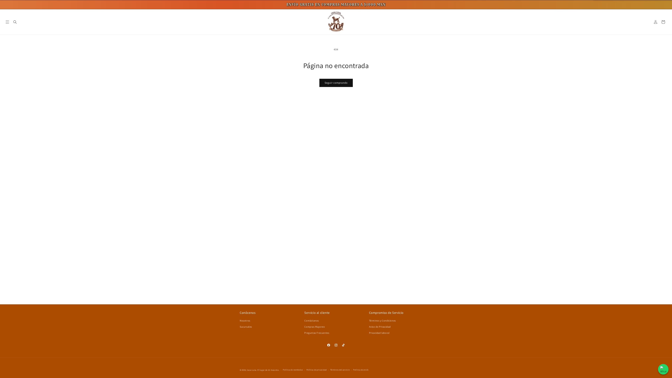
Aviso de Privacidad (380, 326)
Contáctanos (311, 320)
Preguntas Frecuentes (316, 332)
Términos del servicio (340, 370)
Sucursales (246, 326)
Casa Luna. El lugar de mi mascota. (263, 370)
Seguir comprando (336, 82)
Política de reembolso (293, 370)
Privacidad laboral (379, 332)
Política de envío (361, 370)
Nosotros (245, 320)
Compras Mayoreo (314, 326)
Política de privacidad (316, 370)
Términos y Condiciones (382, 320)
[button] (7, 22)
